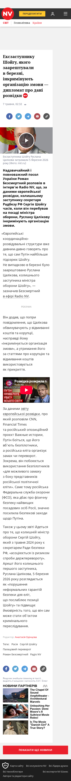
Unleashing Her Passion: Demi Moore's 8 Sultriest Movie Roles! (40, 711)
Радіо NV (35, 654)
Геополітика (22, 22)
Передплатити (32, 13)
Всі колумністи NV (36, 765)
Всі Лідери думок (58, 765)
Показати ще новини (35, 750)
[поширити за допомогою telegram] (28, 116)
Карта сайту (16, 765)
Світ (6, 22)
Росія (14, 644)
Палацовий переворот (17, 649)
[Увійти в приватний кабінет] (52, 13)
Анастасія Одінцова (26, 637)
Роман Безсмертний (15, 654)
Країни (37, 22)
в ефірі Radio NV (16, 296)
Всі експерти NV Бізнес (55, 771)
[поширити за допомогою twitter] (18, 116)
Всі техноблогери (13, 771)
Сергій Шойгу (28, 644)
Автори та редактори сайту (18, 776)
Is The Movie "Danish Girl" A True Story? (39, 724)
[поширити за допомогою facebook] (9, 116)
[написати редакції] (37, 116)
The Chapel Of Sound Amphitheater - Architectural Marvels (39, 695)
